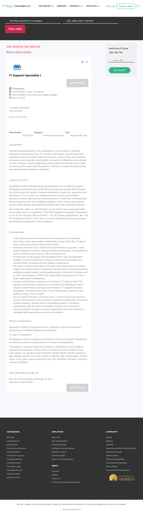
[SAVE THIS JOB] (86, 62)
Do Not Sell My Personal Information (66, 482)
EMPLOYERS (91, 6)
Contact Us (56, 478)
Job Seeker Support (15, 470)
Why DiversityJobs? (59, 441)
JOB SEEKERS (44, 6)
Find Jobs (10, 437)
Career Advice (12, 444)
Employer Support (59, 452)
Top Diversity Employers (16, 448)
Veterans (109, 441)
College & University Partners (63, 448)
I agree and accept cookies (71, 509)
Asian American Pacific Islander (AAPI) (121, 448)
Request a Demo (126, 6)
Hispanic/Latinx (112, 455)
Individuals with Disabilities (116, 463)
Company (55, 471)
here (56, 504)
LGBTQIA (109, 444)
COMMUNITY (74, 6)
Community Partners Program (118, 470)
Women (109, 437)
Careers (55, 475)
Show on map (49, 95)
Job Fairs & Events (14, 463)
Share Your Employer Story (62, 459)
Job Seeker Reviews (14, 459)
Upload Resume (13, 441)
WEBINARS (61, 6)
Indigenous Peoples (114, 452)
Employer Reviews (59, 444)
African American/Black (115, 459)
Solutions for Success (15, 455)
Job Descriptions (13, 452)
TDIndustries (18, 89)
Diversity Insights (13, 474)
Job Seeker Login (14, 466)
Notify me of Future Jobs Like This (118, 50)
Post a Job (110, 6)
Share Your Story (13, 477)
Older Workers (112, 466)
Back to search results (18, 52)
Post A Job (56, 437)
